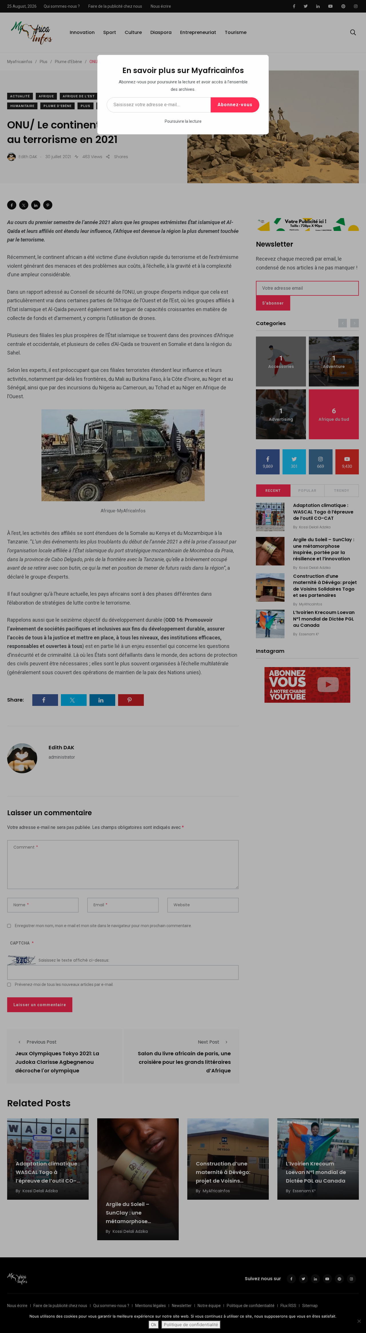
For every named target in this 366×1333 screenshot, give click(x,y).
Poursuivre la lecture (183, 121)
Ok (153, 1324)
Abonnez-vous (235, 104)
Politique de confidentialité (191, 1324)
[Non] (359, 1321)
